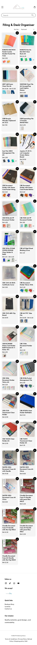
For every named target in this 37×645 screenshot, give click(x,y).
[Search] (33, 15)
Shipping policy (19, 641)
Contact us (8, 609)
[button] (2, 7)
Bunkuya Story (9, 604)
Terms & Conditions (11, 639)
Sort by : (16, 29)
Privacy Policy (22, 639)
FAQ (26, 641)
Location (7, 606)
